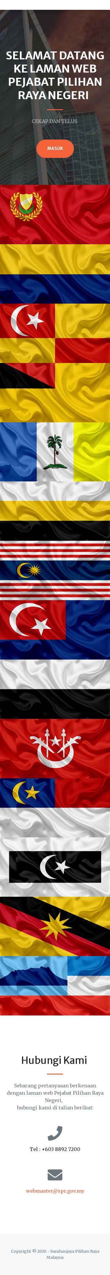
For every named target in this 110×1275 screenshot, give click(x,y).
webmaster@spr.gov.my (55, 1191)
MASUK (55, 148)
